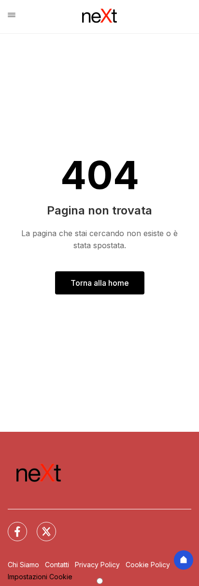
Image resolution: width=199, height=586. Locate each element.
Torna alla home (100, 283)
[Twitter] (40, 526)
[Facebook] (11, 526)
